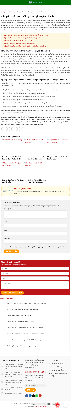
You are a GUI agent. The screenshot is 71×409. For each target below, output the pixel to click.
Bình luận (7, 209)
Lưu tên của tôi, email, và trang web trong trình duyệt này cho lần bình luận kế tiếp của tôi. (35, 247)
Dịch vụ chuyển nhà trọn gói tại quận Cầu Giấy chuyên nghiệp (25, 334)
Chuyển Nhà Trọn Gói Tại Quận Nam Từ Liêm (19, 43)
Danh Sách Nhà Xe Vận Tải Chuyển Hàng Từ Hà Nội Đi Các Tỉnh (26, 35)
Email (6, 230)
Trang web (7, 238)
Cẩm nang (12, 12)
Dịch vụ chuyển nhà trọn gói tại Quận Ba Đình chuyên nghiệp (25, 340)
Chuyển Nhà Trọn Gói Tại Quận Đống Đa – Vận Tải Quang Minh (25, 46)
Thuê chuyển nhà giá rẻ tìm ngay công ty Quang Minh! (23, 346)
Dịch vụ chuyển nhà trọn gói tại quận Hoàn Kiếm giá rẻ (22, 38)
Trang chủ (4, 12)
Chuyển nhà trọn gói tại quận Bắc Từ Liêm (18, 40)
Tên (5, 221)
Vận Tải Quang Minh (41, 406)
